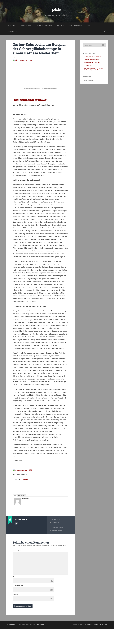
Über (15, 495)
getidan (57, 9)
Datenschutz (13, 31)
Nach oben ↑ (104, 625)
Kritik (59, 25)
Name (15, 577)
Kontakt (90, 25)
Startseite (12, 25)
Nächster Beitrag (57, 530)
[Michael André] (17, 504)
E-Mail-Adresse (18, 585)
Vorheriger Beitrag (57, 528)
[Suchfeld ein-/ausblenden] (105, 32)
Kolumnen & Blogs (44, 25)
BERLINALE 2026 (89, 65)
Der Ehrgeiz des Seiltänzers (92, 57)
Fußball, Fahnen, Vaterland (92, 62)
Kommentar (17, 551)
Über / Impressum (75, 25)
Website (15, 594)
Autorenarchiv (16, 523)
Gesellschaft (26, 25)
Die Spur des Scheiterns (91, 59)
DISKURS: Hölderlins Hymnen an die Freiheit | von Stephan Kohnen (94, 69)
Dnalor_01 (26, 479)
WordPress (40, 625)
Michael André (25, 498)
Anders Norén (93, 625)
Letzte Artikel (21, 495)
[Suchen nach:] (94, 45)
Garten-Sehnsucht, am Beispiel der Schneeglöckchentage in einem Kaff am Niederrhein (39, 48)
